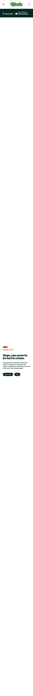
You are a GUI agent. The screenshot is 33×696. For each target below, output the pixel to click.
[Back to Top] (30, 693)
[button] (3, 4)
